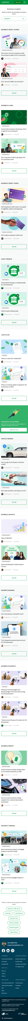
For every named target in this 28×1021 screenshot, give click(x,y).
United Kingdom (8, 1018)
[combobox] (14, 19)
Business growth (6, 535)
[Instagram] (12, 950)
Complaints (18, 985)
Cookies (17, 988)
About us (4, 971)
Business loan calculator (7, 985)
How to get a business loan (8, 983)
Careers (3, 973)
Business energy (6, 766)
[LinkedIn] (8, 950)
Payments (4, 686)
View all (14, 93)
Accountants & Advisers (7, 959)
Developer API (5, 964)
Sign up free (18, 2)
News (3, 990)
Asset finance (5, 279)
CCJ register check (20, 966)
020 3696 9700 (12, 943)
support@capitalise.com (15, 945)
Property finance (6, 846)
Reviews (4, 976)
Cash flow (4, 355)
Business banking (6, 610)
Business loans (5, 126)
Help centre (4, 993)
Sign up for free (14, 429)
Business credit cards (7, 203)
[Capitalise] (5, 2)
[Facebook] (3, 950)
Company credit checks (21, 964)
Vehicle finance (5, 459)
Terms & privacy (19, 983)
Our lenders (4, 961)
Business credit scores (7, 50)
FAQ (3, 988)
